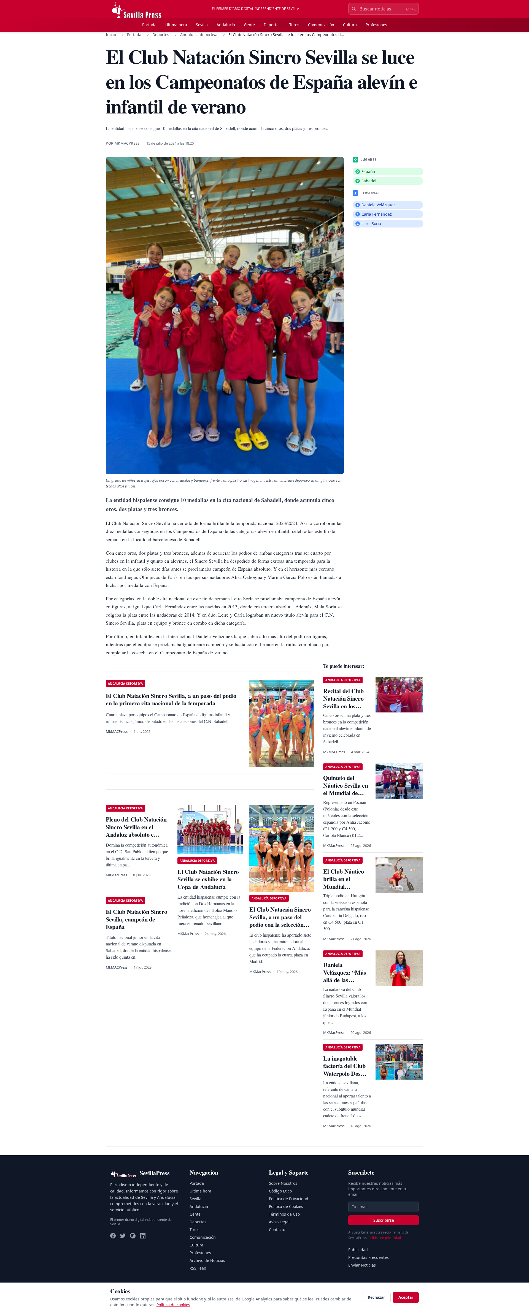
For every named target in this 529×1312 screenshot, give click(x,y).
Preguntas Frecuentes (368, 1257)
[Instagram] (133, 1235)
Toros (294, 24)
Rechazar (376, 1297)
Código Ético (280, 1191)
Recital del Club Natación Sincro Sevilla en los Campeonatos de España (344, 706)
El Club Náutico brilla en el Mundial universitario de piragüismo (343, 886)
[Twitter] (123, 1235)
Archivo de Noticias (207, 1260)
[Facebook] (113, 1235)
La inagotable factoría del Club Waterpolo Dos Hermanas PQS (344, 1070)
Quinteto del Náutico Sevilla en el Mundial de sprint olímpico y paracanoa (345, 792)
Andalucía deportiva (198, 34)
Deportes (272, 24)
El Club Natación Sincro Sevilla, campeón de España (136, 919)
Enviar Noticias (362, 1265)
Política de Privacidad (288, 1198)
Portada (149, 24)
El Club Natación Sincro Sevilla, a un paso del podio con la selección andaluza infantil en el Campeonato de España (280, 924)
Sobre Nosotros (283, 1183)
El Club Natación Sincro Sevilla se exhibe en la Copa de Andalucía (208, 879)
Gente (249, 24)
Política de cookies (173, 1304)
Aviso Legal (279, 1221)
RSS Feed (198, 1268)
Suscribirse (383, 1220)
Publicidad (358, 1249)
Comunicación (321, 24)
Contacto (277, 1229)
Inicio (111, 34)
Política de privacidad (384, 1237)
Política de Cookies (286, 1206)
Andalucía (226, 24)
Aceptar (405, 1297)
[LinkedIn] (142, 1235)
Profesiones (376, 24)
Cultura (350, 24)
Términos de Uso (284, 1214)
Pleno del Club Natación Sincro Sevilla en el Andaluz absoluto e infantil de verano (136, 831)
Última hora (176, 24)
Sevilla (202, 24)
